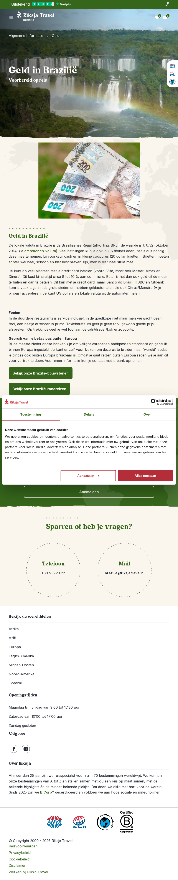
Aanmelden (89, 492)
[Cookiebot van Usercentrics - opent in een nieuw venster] (154, 402)
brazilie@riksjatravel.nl (124, 573)
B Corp (47, 792)
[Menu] (11, 17)
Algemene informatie (26, 35)
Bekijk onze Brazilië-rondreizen (39, 389)
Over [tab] (147, 414)
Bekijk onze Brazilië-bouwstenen (41, 373)
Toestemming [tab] (30, 414)
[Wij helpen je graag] (166, 4)
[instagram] (26, 749)
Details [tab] (89, 414)
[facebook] (14, 749)
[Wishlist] (157, 17)
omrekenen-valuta (40, 251)
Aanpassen (85, 475)
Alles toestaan (145, 475)
